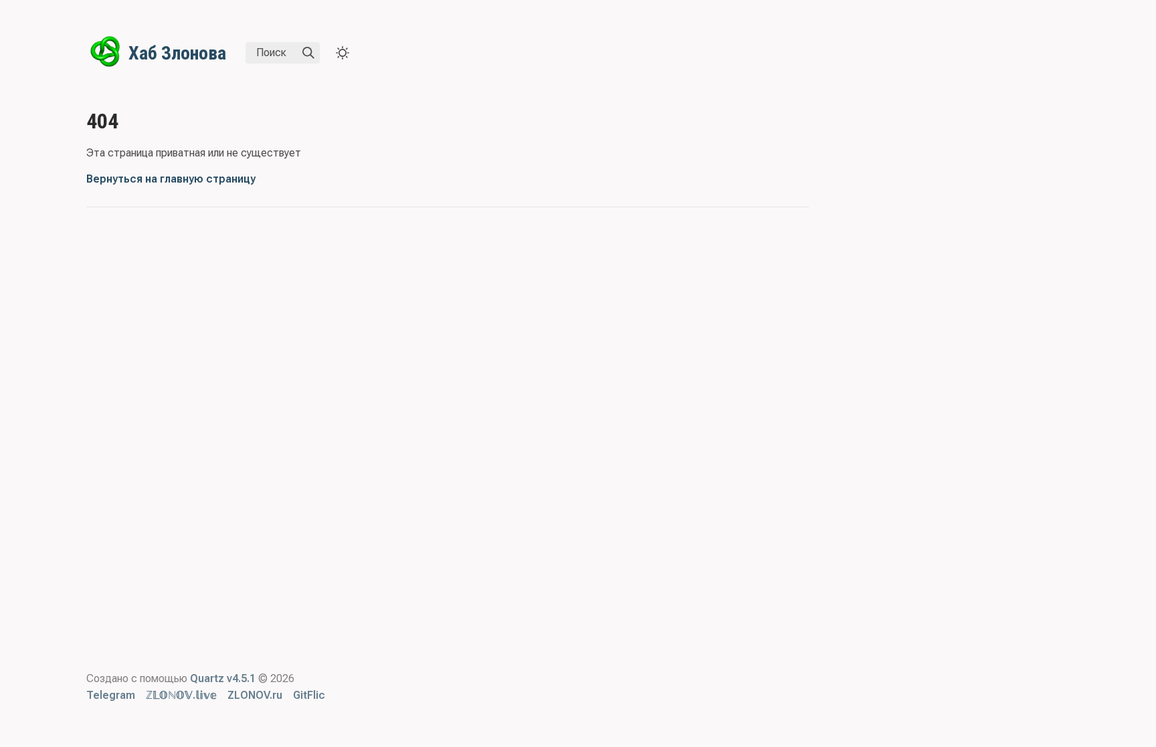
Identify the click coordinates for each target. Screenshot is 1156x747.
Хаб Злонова (177, 53)
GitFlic (309, 695)
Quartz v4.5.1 (223, 678)
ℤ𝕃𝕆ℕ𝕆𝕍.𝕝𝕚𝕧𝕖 (181, 695)
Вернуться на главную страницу (171, 179)
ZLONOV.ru (254, 695)
